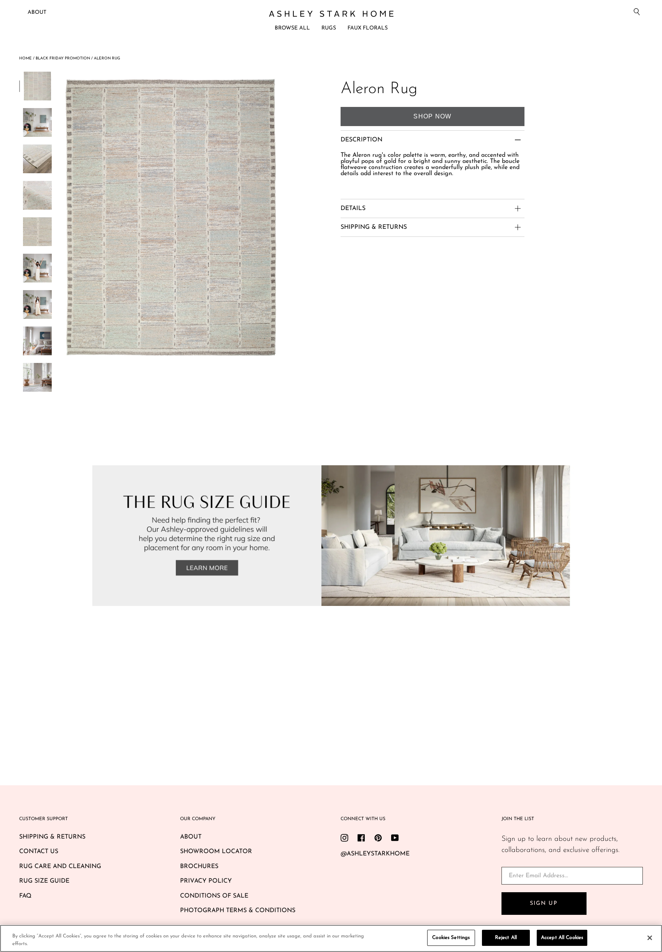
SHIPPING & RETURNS (374, 227)
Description (361, 140)
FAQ (25, 896)
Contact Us (38, 852)
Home (25, 58)
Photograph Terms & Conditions (237, 911)
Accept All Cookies (562, 937)
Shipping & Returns (52, 837)
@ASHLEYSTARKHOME (375, 854)
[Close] (649, 937)
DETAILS (353, 208)
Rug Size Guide (44, 881)
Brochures (199, 866)
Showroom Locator (216, 852)
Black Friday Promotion (63, 58)
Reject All (506, 937)
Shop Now (432, 116)
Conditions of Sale (214, 896)
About (37, 12)
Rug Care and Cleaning (60, 866)
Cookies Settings (451, 937)
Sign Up (543, 903)
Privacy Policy (206, 881)
